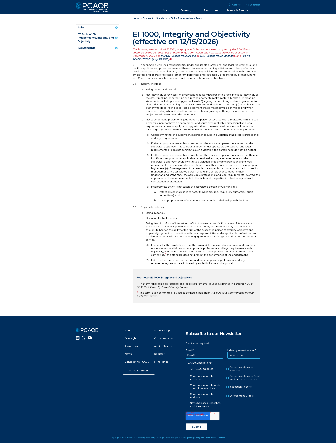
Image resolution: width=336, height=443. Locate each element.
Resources (131, 346)
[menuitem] (167, 10)
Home (136, 18)
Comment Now (163, 338)
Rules (81, 27)
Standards (161, 18)
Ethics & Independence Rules (186, 18)
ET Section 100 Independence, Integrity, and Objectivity (96, 38)
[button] (258, 10)
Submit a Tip (162, 330)
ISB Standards (86, 48)
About (129, 330)
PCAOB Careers (138, 370)
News (128, 354)
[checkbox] (223, 386)
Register (159, 354)
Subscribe (255, 5)
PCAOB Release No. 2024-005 (180, 56)
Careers (236, 5)
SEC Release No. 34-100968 (217, 56)
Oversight (148, 18)
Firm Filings (161, 361)
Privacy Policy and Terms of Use (202, 438)
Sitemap (221, 438)
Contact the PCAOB (137, 361)
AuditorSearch (163, 346)
